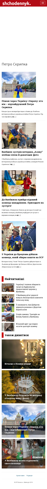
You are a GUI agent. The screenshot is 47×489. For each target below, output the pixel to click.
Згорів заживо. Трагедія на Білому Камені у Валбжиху (28, 315)
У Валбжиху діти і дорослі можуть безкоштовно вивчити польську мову (29, 297)
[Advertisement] (23, 32)
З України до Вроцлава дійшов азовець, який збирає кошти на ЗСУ (23, 256)
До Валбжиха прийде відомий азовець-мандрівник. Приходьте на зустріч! (23, 202)
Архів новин (20, 476)
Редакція (29, 476)
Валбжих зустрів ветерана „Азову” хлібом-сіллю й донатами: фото (22, 153)
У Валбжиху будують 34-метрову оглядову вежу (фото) (23, 397)
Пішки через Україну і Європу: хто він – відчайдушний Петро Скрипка (22, 104)
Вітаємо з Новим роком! (18, 363)
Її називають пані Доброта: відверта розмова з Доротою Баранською (28, 307)
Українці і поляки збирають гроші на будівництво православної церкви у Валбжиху (28, 288)
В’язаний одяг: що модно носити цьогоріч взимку (27, 325)
